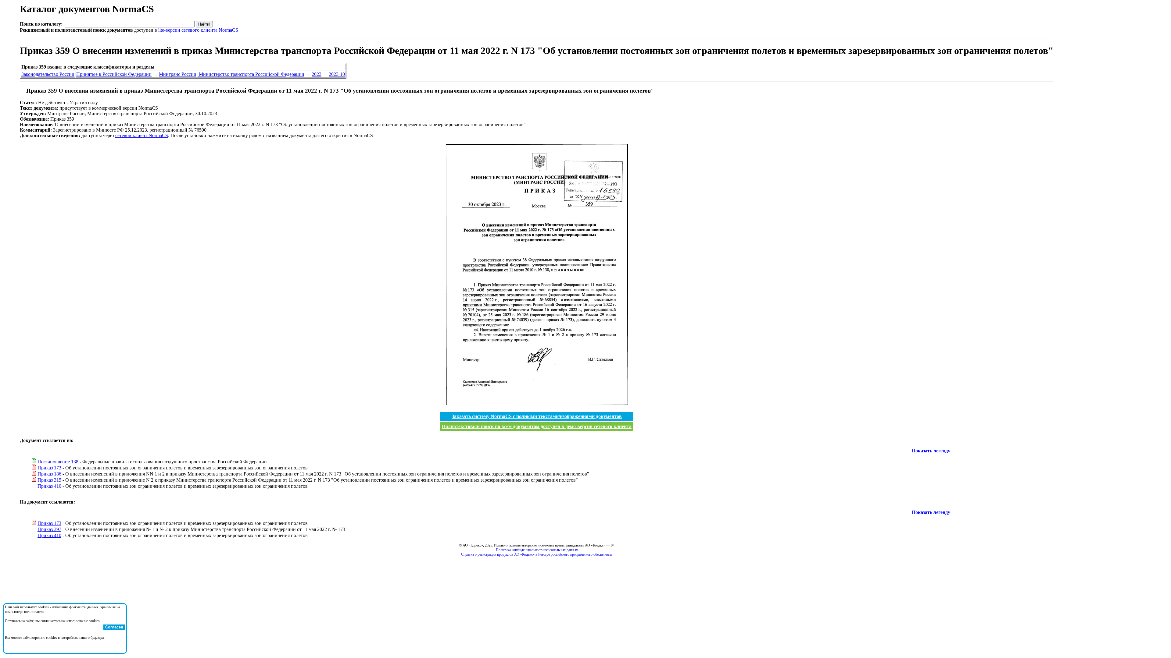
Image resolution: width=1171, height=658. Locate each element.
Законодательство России (47, 74)
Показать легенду (931, 450)
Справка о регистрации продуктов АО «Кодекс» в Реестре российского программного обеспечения (536, 554)
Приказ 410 (49, 486)
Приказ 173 (49, 467)
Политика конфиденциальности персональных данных (537, 550)
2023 (316, 74)
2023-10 (337, 74)
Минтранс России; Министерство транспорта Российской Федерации (231, 74)
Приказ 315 (49, 480)
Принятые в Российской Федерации (114, 74)
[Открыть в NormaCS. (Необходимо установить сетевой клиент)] (22, 90)
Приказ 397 (49, 529)
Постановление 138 (58, 461)
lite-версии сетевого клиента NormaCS (198, 30)
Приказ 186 (49, 473)
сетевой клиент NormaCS (141, 135)
